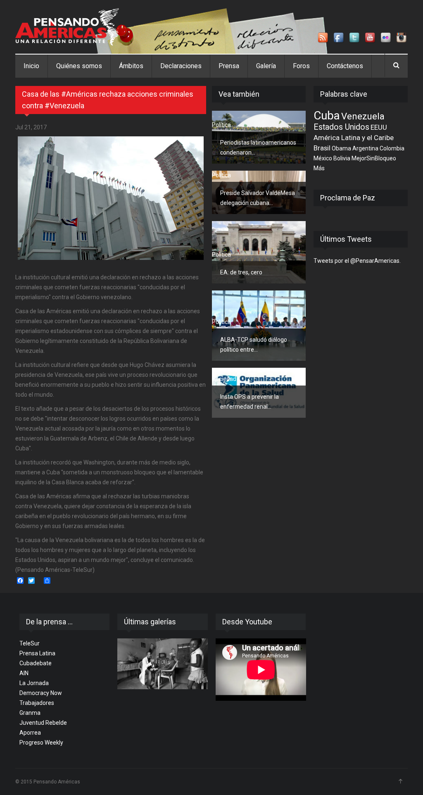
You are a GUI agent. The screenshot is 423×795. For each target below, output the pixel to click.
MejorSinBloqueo (374, 158)
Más (319, 168)
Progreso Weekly (41, 742)
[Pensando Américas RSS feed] (323, 38)
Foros (301, 66)
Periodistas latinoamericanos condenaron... (258, 147)
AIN (24, 673)
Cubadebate (35, 663)
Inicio (31, 66)
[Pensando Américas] (67, 26)
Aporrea (30, 732)
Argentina (365, 148)
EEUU (379, 127)
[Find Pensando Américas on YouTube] (370, 38)
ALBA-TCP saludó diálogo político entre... (253, 344)
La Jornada (34, 683)
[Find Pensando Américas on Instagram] (402, 38)
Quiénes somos (79, 66)
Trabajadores (36, 703)
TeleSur (29, 643)
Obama (341, 148)
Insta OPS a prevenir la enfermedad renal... (249, 401)
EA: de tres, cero (241, 272)
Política (221, 124)
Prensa (229, 66)
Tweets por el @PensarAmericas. (357, 260)
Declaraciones (181, 66)
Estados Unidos (341, 127)
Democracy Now (40, 693)
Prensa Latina (37, 653)
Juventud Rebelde (43, 722)
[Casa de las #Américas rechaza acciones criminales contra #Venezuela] (110, 198)
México (323, 158)
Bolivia (341, 158)
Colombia (392, 148)
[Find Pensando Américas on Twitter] (355, 38)
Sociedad (224, 379)
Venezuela (363, 116)
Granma (29, 712)
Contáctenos (345, 66)
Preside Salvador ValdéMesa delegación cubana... (257, 198)
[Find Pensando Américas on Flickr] (386, 38)
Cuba (327, 115)
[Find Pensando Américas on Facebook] (339, 38)
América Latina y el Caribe (354, 137)
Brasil (322, 148)
